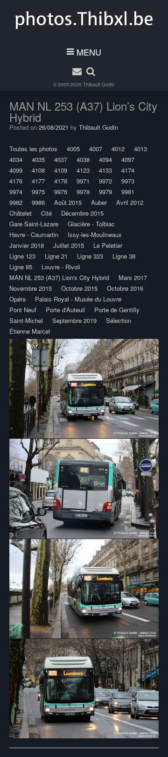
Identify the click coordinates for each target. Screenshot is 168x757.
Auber (99, 202)
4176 (15, 180)
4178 (60, 180)
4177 (38, 180)
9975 (38, 191)
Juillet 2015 (68, 245)
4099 (15, 170)
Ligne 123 (22, 256)
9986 (38, 202)
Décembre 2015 (82, 213)
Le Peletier (107, 245)
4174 (127, 170)
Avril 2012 (129, 202)
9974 (15, 191)
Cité (46, 213)
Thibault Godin (99, 84)
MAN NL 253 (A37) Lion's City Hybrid (59, 277)
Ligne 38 (123, 256)
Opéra (17, 298)
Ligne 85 (20, 266)
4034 (15, 159)
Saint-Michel (26, 320)
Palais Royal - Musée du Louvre (78, 298)
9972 (105, 180)
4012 (118, 148)
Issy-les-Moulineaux (95, 234)
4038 (83, 159)
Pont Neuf (22, 309)
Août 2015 (68, 202)
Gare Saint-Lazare (33, 223)
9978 (83, 191)
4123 (83, 170)
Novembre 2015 (30, 288)
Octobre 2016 (125, 288)
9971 (83, 180)
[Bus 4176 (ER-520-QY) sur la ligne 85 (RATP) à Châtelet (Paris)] (84, 389)
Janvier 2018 (26, 245)
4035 (38, 159)
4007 (95, 148)
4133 (105, 170)
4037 (60, 159)
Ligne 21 (56, 256)
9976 (60, 191)
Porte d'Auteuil (65, 309)
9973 (127, 180)
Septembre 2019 (74, 320)
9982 (15, 202)
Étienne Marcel (29, 331)
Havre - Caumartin (33, 234)
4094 (105, 159)
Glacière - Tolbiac (91, 223)
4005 (73, 148)
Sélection (118, 320)
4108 (38, 170)
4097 (127, 159)
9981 (127, 191)
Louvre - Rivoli (61, 266)
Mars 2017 (133, 277)
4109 (60, 170)
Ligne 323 (90, 256)
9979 (105, 191)
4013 (140, 148)
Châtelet (20, 213)
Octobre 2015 (79, 288)
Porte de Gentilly (117, 309)
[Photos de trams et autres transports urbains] (84, 19)
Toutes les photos (33, 148)
